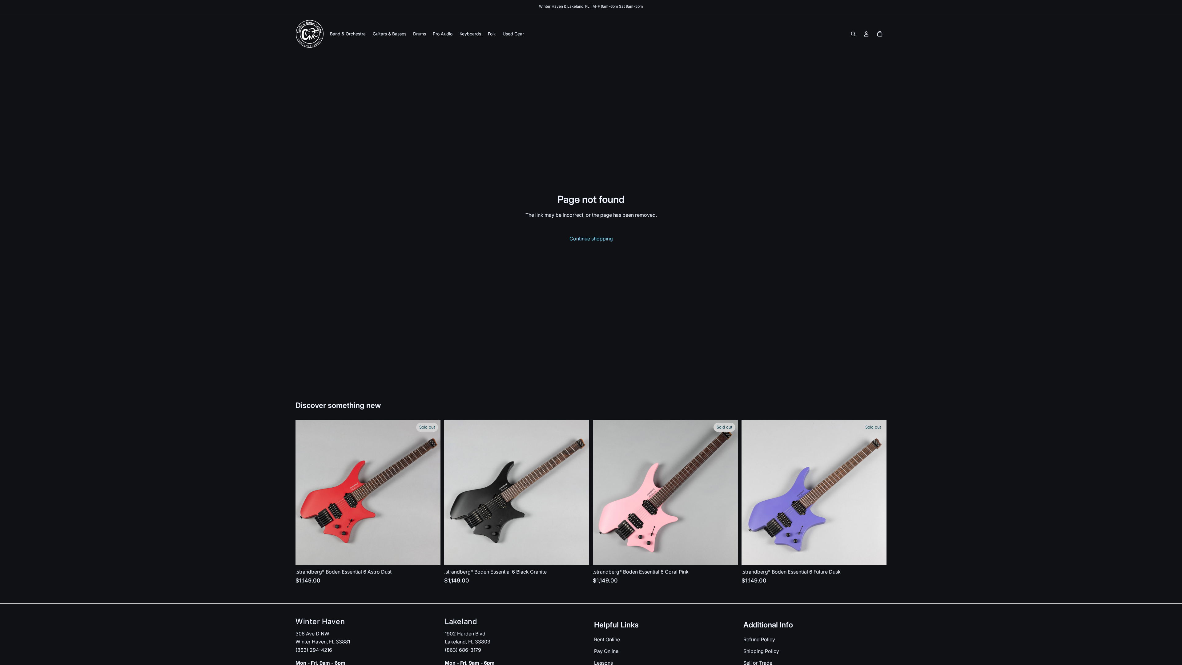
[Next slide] (431, 493)
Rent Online (607, 640)
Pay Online (606, 651)
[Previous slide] (305, 493)
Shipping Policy (761, 651)
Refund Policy (759, 640)
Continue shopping (591, 239)
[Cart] (879, 34)
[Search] (853, 34)
